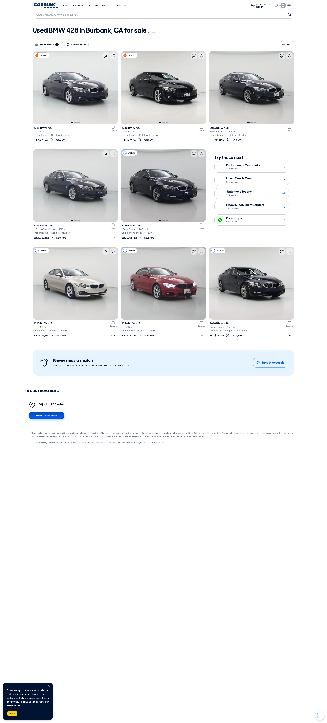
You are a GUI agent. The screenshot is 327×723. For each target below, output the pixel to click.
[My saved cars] (276, 5)
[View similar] (105, 55)
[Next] (114, 88)
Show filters (49, 44)
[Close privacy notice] (49, 686)
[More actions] (113, 140)
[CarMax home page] (46, 5)
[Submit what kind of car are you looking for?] (289, 14)
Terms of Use (13, 705)
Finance (93, 5)
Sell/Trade (78, 5)
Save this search (272, 363)
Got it (12, 713)
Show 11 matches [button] (46, 415)
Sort (289, 44)
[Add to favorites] (113, 55)
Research (107, 5)
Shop (65, 5)
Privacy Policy (18, 701)
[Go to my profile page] (286, 5)
